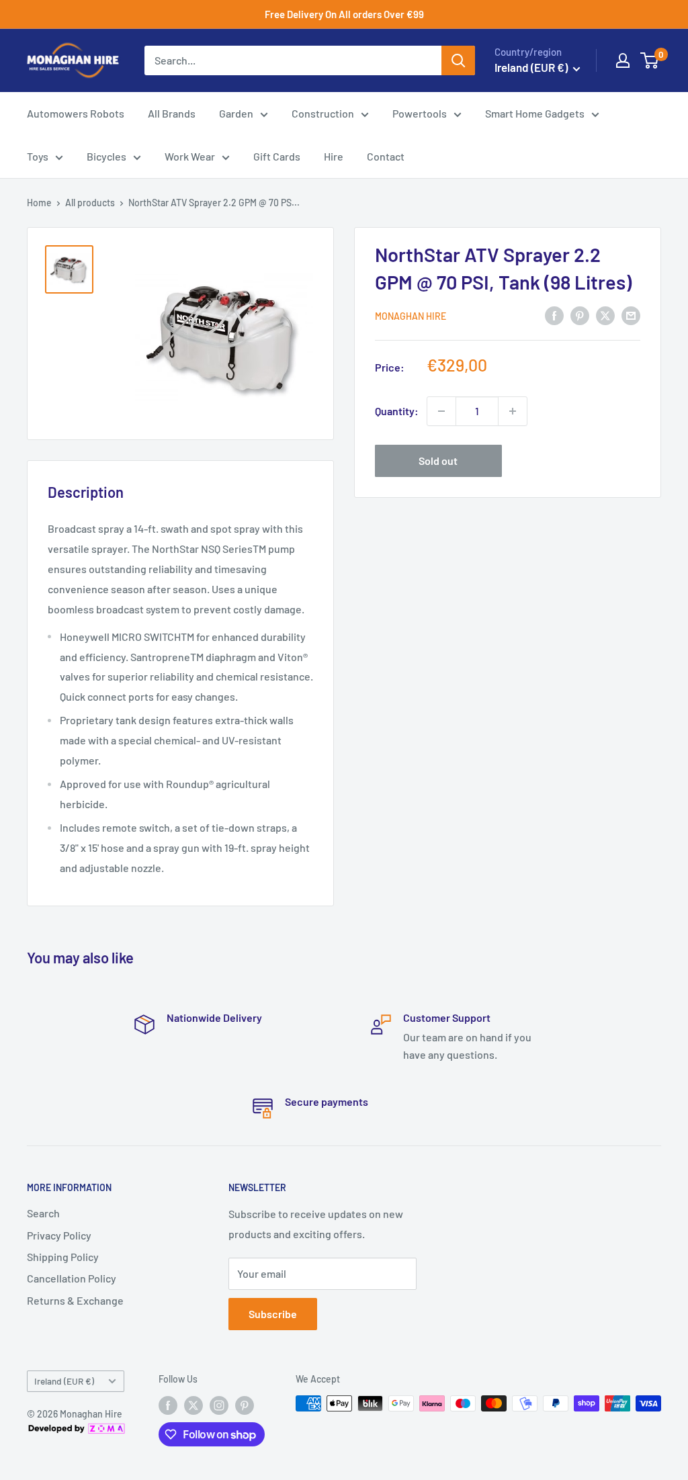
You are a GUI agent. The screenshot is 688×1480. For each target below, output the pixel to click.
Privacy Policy (59, 1235)
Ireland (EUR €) (64, 1381)
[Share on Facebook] (554, 314)
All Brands (172, 113)
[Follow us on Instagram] (219, 1404)
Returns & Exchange (75, 1300)
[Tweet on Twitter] (605, 314)
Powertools (419, 113)
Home (39, 202)
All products (90, 202)
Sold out (438, 460)
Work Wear (190, 156)
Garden (236, 113)
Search (43, 1213)
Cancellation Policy (71, 1278)
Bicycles (106, 156)
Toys (37, 156)
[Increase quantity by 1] (513, 411)
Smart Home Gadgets (535, 113)
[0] (650, 60)
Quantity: (397, 410)
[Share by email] (630, 314)
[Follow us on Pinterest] (244, 1404)
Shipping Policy (63, 1256)
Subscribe (273, 1313)
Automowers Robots (75, 113)
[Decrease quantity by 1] (441, 411)
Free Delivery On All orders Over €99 (344, 14)
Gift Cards (276, 156)
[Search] (458, 60)
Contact (385, 156)
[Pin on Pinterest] (579, 314)
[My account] (623, 60)
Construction (323, 113)
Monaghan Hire (410, 316)
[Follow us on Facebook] (168, 1404)
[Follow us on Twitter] (193, 1404)
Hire (333, 156)
